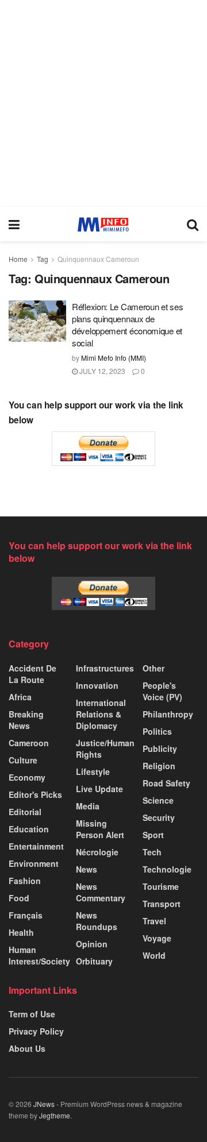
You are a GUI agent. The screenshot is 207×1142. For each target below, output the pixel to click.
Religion (159, 765)
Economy (27, 777)
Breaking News (26, 719)
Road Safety (166, 783)
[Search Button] (192, 224)
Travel (154, 921)
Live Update (99, 788)
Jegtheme (54, 1115)
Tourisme (161, 886)
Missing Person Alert (100, 828)
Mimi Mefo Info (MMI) (113, 357)
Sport (153, 834)
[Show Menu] (14, 224)
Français (26, 915)
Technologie (167, 869)
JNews (44, 1104)
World (154, 955)
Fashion (25, 880)
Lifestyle (93, 771)
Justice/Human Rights (105, 748)
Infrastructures (105, 668)
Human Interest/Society (39, 955)
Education (29, 829)
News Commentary (100, 892)
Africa (20, 697)
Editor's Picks (35, 794)
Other (153, 668)
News (86, 869)
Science (158, 800)
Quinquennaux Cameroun (98, 259)
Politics (157, 731)
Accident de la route (32, 673)
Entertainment (36, 846)
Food (19, 898)
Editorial (25, 811)
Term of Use (32, 1014)
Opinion (92, 944)
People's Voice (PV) (162, 691)
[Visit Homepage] (103, 224)
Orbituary (94, 961)
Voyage (157, 938)
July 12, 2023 (101, 371)
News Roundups (96, 920)
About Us (27, 1048)
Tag (42, 259)
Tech (152, 852)
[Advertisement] (103, 103)
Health (21, 932)
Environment (34, 863)
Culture (23, 760)
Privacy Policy (36, 1031)
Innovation (97, 685)
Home (18, 259)
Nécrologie (97, 852)
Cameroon (29, 743)
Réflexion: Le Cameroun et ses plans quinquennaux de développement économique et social (127, 324)
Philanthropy (168, 714)
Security (159, 817)
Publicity (160, 748)
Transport (162, 903)
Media (87, 806)
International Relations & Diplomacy (101, 714)
